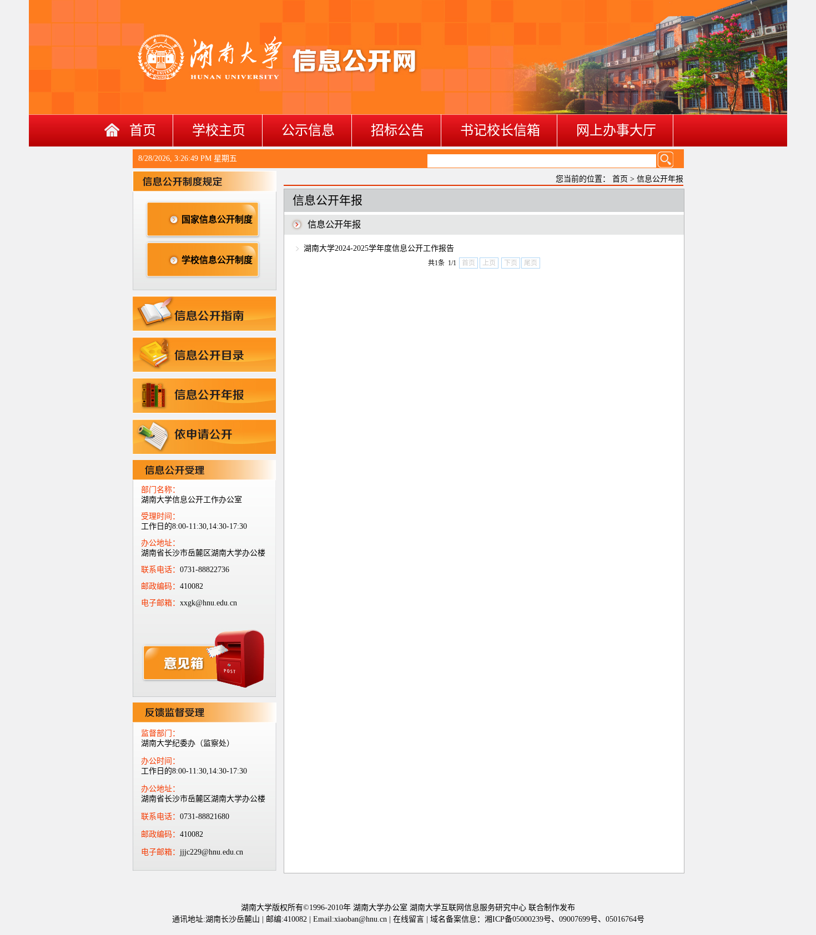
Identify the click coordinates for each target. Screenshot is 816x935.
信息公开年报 (660, 179)
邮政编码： (160, 586)
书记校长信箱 (500, 130)
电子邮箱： (160, 603)
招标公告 (397, 130)
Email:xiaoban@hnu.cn (350, 919)
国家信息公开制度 (217, 219)
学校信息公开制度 (217, 260)
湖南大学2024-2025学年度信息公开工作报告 (379, 248)
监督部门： (160, 733)
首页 (142, 130)
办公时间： (160, 761)
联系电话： (160, 569)
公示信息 (308, 130)
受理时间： (160, 516)
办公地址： (160, 543)
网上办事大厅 (616, 130)
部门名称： (160, 490)
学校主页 (218, 130)
